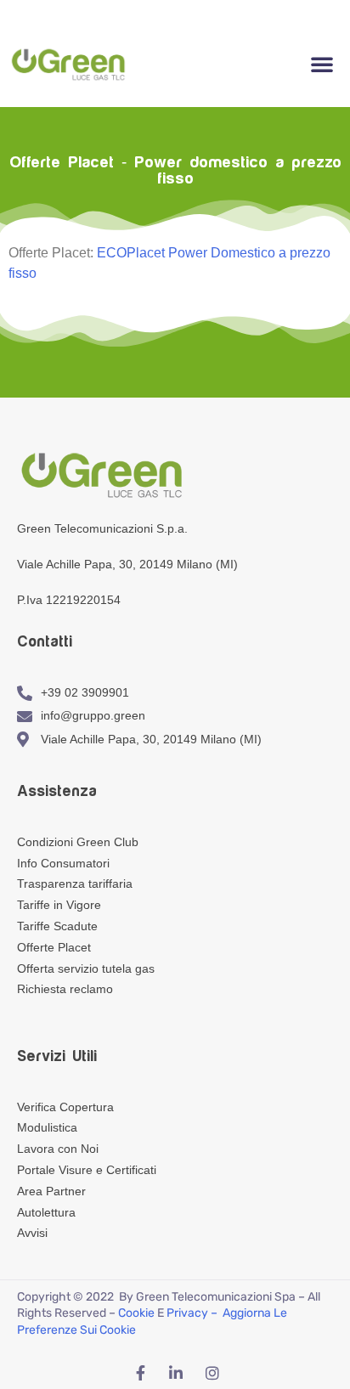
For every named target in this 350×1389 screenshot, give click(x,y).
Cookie (136, 1313)
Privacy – (193, 1313)
